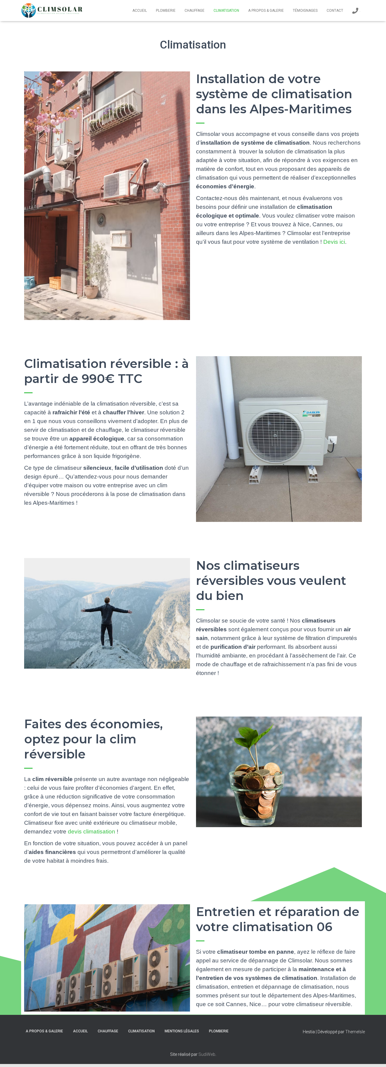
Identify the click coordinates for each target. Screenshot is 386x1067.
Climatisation (226, 10)
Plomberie (166, 10)
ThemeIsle (355, 1031)
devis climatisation (91, 831)
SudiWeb (206, 1054)
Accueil (139, 10)
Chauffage (194, 10)
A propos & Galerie (266, 10)
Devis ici (334, 242)
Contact (335, 10)
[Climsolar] (52, 10)
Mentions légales (182, 1031)
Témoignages (305, 10)
